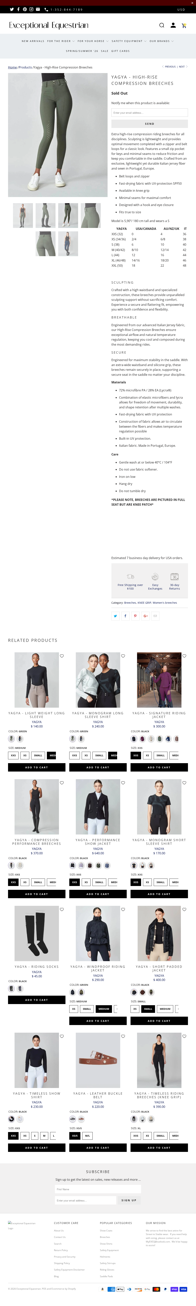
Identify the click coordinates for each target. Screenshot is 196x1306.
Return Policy (61, 1250)
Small (38, 754)
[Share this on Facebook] (125, 616)
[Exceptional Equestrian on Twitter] (12, 10)
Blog (56, 1276)
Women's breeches (165, 602)
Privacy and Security (64, 1256)
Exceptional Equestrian (28, 1288)
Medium (55, 754)
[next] (102, 135)
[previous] (13, 135)
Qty (113, 515)
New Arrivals (33, 41)
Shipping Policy (62, 1263)
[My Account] (173, 25)
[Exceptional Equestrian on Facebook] (18, 10)
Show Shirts (106, 1243)
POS (44, 1288)
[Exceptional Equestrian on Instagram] (31, 10)
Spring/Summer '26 (82, 51)
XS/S (75, 1134)
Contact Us (60, 1237)
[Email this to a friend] (155, 616)
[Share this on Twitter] (115, 616)
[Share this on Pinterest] (135, 616)
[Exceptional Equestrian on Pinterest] (25, 10)
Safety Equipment (128, 41)
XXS (13, 754)
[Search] (162, 25)
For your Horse (92, 41)
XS (25, 754)
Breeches (130, 602)
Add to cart (36, 767)
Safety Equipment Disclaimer (69, 1269)
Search (57, 1243)
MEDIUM (116, 881)
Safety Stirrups (108, 1263)
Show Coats (106, 1230)
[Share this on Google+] (145, 616)
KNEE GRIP (144, 602)
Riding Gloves (107, 1269)
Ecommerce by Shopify (63, 1288)
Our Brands (160, 41)
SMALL (99, 881)
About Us (59, 1230)
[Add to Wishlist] (62, 656)
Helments (105, 1256)
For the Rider (59, 41)
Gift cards (120, 51)
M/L (87, 1134)
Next (182, 66)
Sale (105, 51)
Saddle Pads (106, 1276)
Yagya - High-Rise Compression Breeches (63, 67)
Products (25, 67)
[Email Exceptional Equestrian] (38, 10)
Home (12, 67)
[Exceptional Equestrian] (49, 26)
